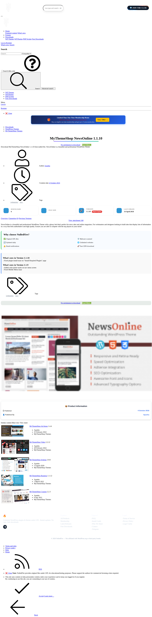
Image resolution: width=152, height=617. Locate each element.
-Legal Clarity (127, 524)
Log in (3, 104)
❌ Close (8, 113)
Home (7, 31)
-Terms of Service (128, 518)
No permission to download (70, 145)
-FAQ (93, 518)
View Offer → (102, 120)
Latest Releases (66, 524)
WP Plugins (18, 39)
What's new (21, 33)
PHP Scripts (27, 39)
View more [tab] (24, 423)
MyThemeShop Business (38, 476)
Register (4, 108)
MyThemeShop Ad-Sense (38, 426)
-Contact (94, 526)
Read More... (86, 145)
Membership (65, 521)
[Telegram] (5, 527)
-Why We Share (97, 524)
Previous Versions (25, 218)
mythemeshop (14, 202)
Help (7, 550)
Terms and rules (10, 546)
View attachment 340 (76, 220)
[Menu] (2, 16)
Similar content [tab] (6, 423)
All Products (65, 518)
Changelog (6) (13, 218)
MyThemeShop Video (37, 442)
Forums (8, 35)
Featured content (11, 33)
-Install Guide (96, 521)
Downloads (9, 37)
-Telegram (95, 529)
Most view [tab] (15, 423)
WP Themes (9, 39)
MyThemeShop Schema (38, 460)
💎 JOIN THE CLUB (138, 8)
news (21, 202)
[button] (32, 71)
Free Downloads (38, 39)
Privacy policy (10, 548)
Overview (4, 218)
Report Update (97, 211)
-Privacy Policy (127, 521)
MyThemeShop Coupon (38, 492)
